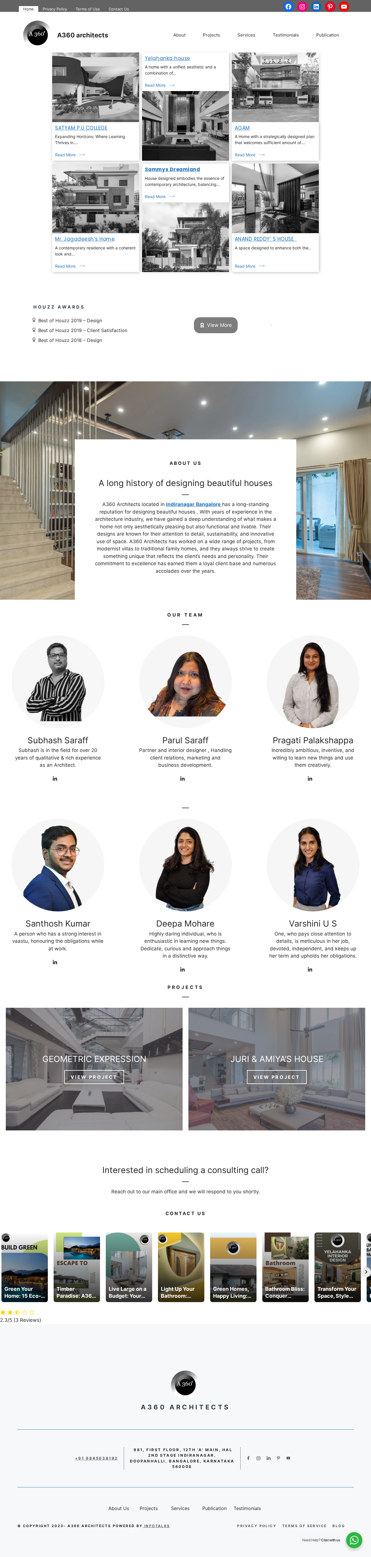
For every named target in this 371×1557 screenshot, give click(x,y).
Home (28, 9)
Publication (327, 35)
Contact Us (119, 9)
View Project (94, 1077)
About (179, 35)
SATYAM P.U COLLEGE (81, 127)
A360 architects (82, 35)
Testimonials (286, 35)
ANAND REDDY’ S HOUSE (266, 238)
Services (246, 35)
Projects (211, 35)
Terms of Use (88, 9)
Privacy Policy (55, 9)
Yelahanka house (167, 58)
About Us (186, 463)
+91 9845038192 (96, 1458)
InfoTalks (157, 1526)
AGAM (242, 127)
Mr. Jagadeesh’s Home (85, 238)
